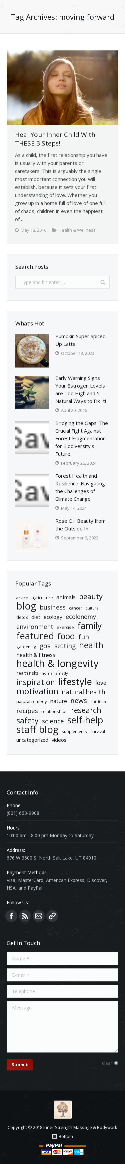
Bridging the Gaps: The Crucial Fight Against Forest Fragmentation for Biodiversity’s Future (81, 438)
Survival (97, 731)
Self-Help (85, 720)
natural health (83, 692)
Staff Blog (37, 729)
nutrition (98, 701)
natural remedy (31, 701)
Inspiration (35, 682)
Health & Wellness (77, 230)
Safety (27, 720)
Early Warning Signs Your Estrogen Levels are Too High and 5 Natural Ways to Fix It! (80, 389)
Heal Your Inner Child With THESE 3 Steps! (55, 139)
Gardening (26, 646)
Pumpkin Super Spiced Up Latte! (80, 340)
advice (22, 597)
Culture (92, 608)
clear (107, 1063)
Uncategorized (32, 739)
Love (100, 683)
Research (86, 710)
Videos (59, 739)
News (78, 700)
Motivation (37, 691)
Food (66, 636)
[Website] (52, 916)
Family (89, 626)
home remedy (55, 673)
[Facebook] (11, 916)
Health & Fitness (35, 655)
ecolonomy (81, 617)
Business (53, 607)
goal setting (58, 646)
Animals (66, 597)
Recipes (27, 711)
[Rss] (25, 916)
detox (22, 617)
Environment (34, 627)
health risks (27, 673)
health (91, 645)
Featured (35, 636)
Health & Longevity (57, 663)
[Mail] (39, 916)
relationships (54, 711)
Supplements (74, 731)
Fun (83, 637)
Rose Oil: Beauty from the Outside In (80, 524)
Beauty (91, 596)
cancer (75, 608)
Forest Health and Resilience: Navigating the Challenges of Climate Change (80, 487)
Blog (26, 606)
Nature (58, 701)
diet (35, 617)
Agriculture (42, 598)
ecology (53, 617)
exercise (65, 627)
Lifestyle (75, 681)
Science (53, 721)
